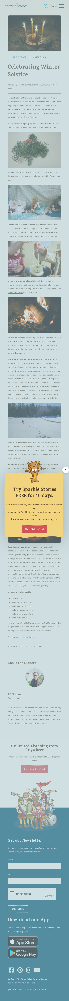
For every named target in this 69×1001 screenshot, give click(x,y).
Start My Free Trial (34, 529)
